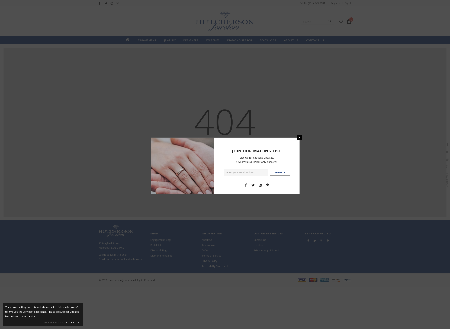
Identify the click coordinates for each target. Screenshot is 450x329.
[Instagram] (260, 185)
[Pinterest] (267, 185)
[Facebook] (246, 185)
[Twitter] (253, 185)
